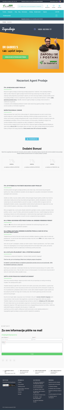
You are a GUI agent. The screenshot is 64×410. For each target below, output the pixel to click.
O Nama (19, 382)
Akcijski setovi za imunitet (54, 384)
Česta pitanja (21, 384)
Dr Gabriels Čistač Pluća (38, 389)
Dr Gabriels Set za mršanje (54, 388)
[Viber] (10, 360)
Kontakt (53, 7)
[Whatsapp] (14, 360)
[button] (58, 14)
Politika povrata (21, 386)
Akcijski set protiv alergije (54, 382)
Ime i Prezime (5, 337)
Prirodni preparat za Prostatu (55, 394)
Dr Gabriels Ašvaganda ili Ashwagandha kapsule (38, 383)
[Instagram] (6, 360)
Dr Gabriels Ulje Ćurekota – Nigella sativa (39, 392)
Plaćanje (59, 7)
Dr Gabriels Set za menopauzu (53, 397)
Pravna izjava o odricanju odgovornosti (23, 389)
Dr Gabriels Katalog (53, 386)
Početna (4, 22)
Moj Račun (47, 7)
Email (33, 337)
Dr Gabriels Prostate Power (39, 394)
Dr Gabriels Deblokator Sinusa (38, 401)
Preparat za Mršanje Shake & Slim (55, 391)
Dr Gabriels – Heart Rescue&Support (37, 397)
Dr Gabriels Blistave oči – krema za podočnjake (38, 386)
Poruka (3, 342)
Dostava (20, 392)
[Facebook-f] (3, 360)
